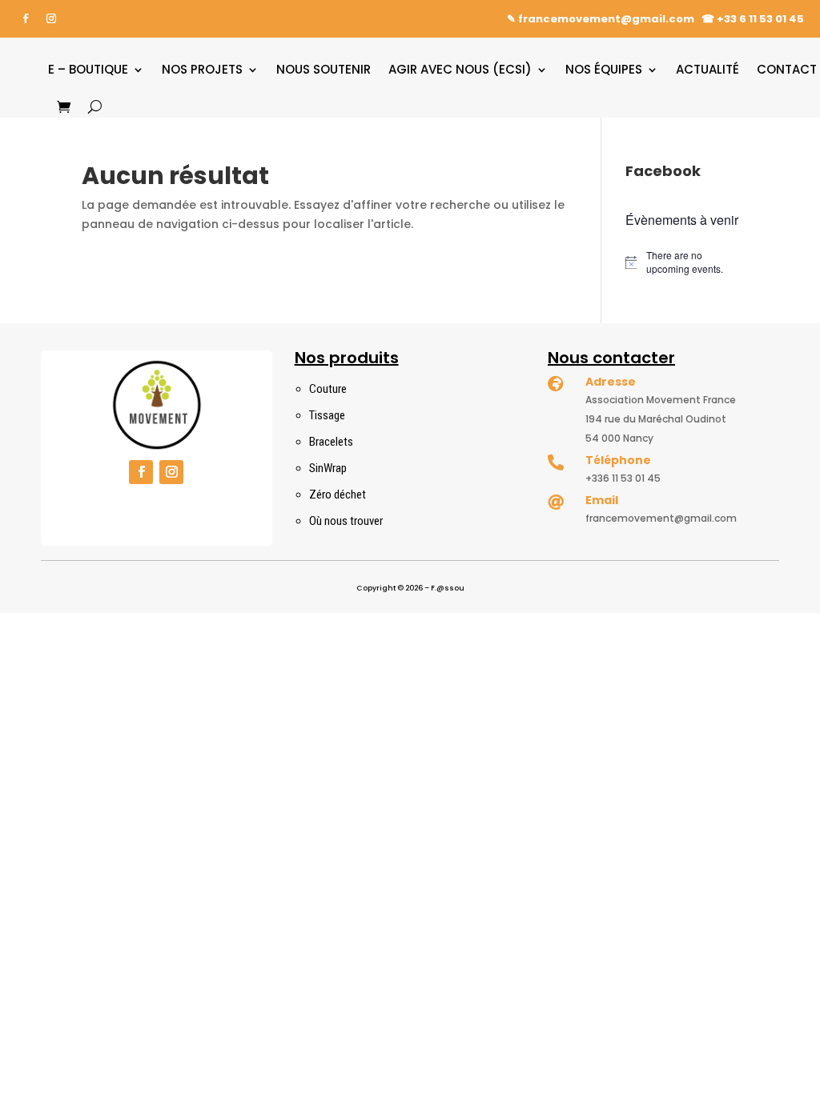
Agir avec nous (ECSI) (460, 69)
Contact (787, 69)
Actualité (707, 69)
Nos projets (202, 69)
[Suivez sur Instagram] (51, 18)
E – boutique (88, 69)
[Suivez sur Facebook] (25, 18)
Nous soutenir (323, 69)
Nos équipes (603, 69)
